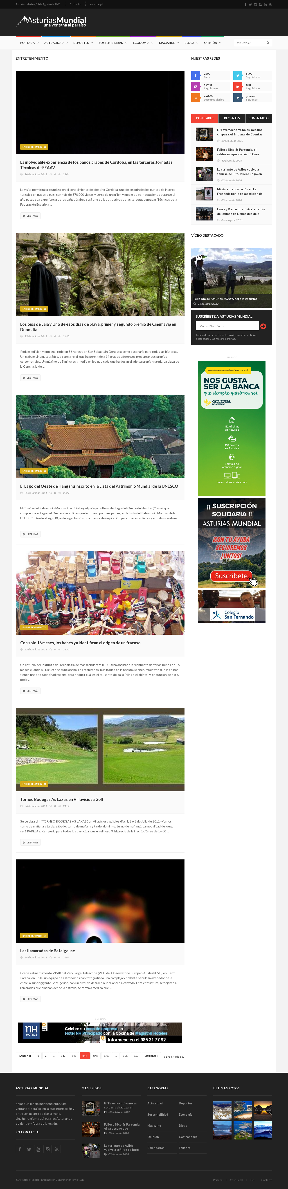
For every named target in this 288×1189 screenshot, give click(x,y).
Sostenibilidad (111, 43)
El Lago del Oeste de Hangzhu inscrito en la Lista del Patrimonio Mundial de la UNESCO (99, 486)
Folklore (185, 1148)
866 (125, 1055)
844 (84, 1055)
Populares (205, 118)
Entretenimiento (34, 146)
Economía (141, 43)
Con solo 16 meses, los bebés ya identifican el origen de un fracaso (80, 642)
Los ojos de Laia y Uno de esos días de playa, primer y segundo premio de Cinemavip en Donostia (98, 327)
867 (136, 1055)
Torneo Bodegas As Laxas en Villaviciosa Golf (62, 799)
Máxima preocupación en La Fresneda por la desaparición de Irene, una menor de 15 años (240, 193)
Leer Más (32, 215)
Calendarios (155, 1148)
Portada (27, 43)
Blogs (189, 43)
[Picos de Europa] (263, 1130)
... (54, 1055)
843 (74, 1055)
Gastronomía (188, 1137)
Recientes (232, 118)
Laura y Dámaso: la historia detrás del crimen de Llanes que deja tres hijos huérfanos (241, 213)
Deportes (81, 43)
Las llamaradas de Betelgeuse (47, 950)
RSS (252, 1180)
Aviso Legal (96, 4)
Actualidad (54, 43)
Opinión (210, 43)
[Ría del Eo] (243, 1130)
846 (106, 1055)
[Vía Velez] (222, 1130)
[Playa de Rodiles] (243, 1110)
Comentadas (258, 118)
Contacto (75, 4)
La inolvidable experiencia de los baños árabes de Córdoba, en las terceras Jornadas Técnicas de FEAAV (96, 165)
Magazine (167, 43)
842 (63, 1055)
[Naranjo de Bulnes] (222, 1110)
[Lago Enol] (263, 1110)
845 (95, 1055)
